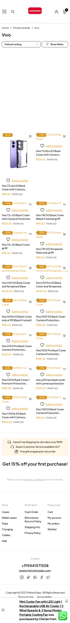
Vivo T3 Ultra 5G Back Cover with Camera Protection (48, 154)
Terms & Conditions (34, 479)
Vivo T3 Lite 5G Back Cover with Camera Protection (13, 189)
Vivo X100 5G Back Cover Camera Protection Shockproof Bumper (51, 320)
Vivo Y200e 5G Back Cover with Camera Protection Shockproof (15, 417)
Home (5, 27)
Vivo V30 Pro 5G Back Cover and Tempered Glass (48, 286)
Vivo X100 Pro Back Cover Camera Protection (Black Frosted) (17, 349)
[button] (30, 136)
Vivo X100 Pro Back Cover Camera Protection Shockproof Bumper (51, 354)
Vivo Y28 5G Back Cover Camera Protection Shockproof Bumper (50, 413)
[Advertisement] (35, 88)
